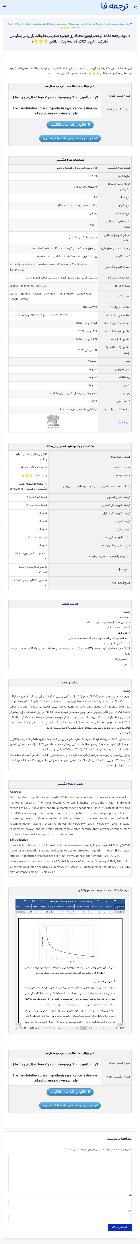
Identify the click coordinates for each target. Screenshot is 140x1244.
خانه (128, 24)
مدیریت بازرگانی (88, 238)
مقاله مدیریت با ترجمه (114, 24)
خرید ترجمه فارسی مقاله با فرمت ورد (67, 138)
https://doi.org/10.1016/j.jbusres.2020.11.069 (39, 315)
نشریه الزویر (124, 423)
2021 (94, 176)
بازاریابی (73, 238)
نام (130, 1195)
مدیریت (92, 224)
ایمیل (129, 1211)
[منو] (4, 8)
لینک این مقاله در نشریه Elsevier (78, 409)
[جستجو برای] (135, 8)
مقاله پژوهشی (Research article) (77, 206)
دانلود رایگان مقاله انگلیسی (68, 124)
